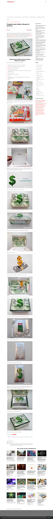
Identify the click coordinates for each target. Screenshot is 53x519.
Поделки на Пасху (39, 81)
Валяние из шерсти (39, 66)
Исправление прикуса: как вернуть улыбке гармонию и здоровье (40, 101)
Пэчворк (37, 86)
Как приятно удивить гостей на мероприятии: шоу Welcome (11, 486)
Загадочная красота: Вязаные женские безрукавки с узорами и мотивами (41, 104)
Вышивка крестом (39, 68)
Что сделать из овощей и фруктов (40, 93)
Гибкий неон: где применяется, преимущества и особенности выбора (40, 28)
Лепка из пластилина (39, 73)
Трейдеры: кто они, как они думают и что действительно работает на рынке (31, 458)
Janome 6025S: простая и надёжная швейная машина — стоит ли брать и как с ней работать (11, 473)
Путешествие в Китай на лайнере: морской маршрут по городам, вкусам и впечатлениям (41, 43)
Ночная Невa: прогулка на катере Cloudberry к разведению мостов (21, 458)
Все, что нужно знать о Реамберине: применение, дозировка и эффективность (31, 500)
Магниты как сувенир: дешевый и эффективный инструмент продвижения (41, 50)
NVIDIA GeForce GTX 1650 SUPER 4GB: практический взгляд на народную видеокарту (41, 458)
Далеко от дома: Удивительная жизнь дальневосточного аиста (40, 110)
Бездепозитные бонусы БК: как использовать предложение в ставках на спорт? (21, 487)
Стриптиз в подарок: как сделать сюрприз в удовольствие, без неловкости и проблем (21, 472)
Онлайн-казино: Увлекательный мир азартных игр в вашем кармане (21, 500)
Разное (8, 19)
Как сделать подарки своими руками (40, 72)
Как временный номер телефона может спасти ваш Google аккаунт (31, 472)
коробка (9, 67)
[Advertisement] (26, 10)
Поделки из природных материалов (39, 77)
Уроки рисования (38, 91)
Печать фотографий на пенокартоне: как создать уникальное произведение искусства (41, 501)
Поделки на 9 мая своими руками (40, 80)
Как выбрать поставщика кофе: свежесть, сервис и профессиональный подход (40, 31)
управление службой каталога (40, 47)
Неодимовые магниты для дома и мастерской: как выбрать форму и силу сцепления (41, 45)
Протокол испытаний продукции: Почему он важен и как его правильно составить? (41, 472)
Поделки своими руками (40, 83)
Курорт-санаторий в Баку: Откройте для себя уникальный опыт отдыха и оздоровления (31, 487)
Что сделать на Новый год (40, 95)
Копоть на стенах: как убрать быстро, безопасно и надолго (10, 458)
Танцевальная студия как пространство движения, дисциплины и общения (39, 59)
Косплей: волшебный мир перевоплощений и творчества (41, 486)
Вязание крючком (39, 69)
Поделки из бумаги (39, 75)
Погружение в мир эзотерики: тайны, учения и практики (10, 500)
